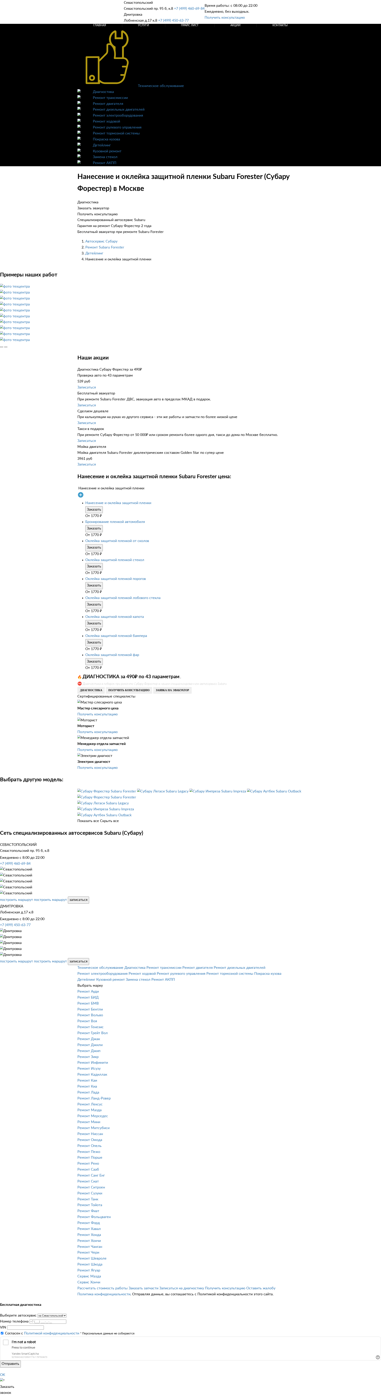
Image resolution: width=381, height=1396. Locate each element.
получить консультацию (129, 690)
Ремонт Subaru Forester (104, 247)
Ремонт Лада (88, 1092)
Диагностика (103, 92)
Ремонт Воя (87, 1021)
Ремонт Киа (87, 1086)
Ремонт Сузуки (89, 1193)
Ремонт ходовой (106, 121)
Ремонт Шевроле (92, 1258)
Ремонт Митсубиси (93, 1128)
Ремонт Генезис (90, 1027)
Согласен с (42, 1333)
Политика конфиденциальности (103, 1294)
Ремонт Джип (88, 1051)
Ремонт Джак (88, 1039)
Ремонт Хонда (89, 1235)
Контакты (280, 25)
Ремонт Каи (87, 1080)
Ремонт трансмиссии (110, 98)
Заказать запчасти (143, 1288)
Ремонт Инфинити (92, 1063)
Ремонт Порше (89, 1157)
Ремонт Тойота (89, 1205)
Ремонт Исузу (89, 1068)
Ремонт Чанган (89, 1247)
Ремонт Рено (88, 1163)
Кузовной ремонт (107, 151)
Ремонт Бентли (90, 1009)
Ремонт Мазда (89, 1110)
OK (2, 1375)
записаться (78, 900)
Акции (235, 25)
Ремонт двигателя (108, 104)
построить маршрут (16, 900)
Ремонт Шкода (89, 1264)
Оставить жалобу (260, 1288)
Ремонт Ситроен (91, 1187)
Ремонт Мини (88, 1122)
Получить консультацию (225, 17)
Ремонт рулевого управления (117, 127)
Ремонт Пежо (88, 1152)
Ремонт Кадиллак (92, 1074)
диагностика (91, 690)
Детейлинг (102, 145)
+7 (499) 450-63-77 (173, 20)
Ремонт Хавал (89, 1229)
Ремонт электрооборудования (118, 115)
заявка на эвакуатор (172, 690)
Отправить (10, 1364)
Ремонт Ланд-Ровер (94, 1098)
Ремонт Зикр (88, 1057)
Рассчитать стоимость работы (102, 1288)
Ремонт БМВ (88, 1003)
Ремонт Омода (89, 1140)
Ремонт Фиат (88, 1211)
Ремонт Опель (89, 1146)
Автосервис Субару (101, 241)
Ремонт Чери (88, 1252)
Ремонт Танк (87, 1199)
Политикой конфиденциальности (51, 1333)
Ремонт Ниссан (90, 1134)
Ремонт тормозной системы (116, 133)
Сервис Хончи (88, 1282)
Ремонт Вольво (90, 1015)
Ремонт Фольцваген (94, 1217)
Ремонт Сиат (88, 1181)
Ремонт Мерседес (92, 1116)
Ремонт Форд (88, 1223)
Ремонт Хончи (89, 1241)
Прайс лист (189, 25)
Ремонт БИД (88, 997)
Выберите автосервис (18, 1315)
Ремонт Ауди (88, 991)
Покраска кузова (106, 139)
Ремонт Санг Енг (91, 1175)
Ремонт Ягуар (88, 1270)
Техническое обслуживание (161, 86)
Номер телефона (14, 1321)
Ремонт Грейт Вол (92, 1033)
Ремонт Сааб (88, 1169)
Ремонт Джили (90, 1045)
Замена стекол (105, 157)
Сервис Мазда (89, 1276)
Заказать (94, 509)
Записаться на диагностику (181, 1288)
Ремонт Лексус (90, 1104)
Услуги (143, 25)
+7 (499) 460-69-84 (189, 9)
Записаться (86, 387)
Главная (99, 25)
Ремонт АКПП (104, 163)
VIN (3, 1327)
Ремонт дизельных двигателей (118, 109)
